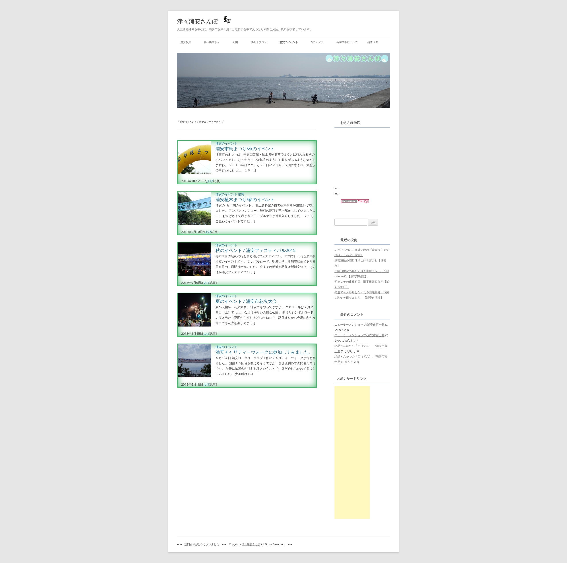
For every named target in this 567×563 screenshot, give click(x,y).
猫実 (241, 194)
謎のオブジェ (259, 42)
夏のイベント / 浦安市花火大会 (246, 301)
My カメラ (317, 42)
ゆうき (348, 362)
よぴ (210, 181)
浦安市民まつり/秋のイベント (245, 149)
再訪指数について (347, 42)
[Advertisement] (352, 452)
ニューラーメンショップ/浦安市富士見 (359, 325)
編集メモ (372, 42)
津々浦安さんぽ (197, 21)
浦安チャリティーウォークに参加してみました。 (264, 352)
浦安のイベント (289, 42)
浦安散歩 (185, 42)
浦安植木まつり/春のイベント (245, 199)
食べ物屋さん (212, 42)
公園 (235, 42)
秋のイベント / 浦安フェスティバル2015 (255, 250)
